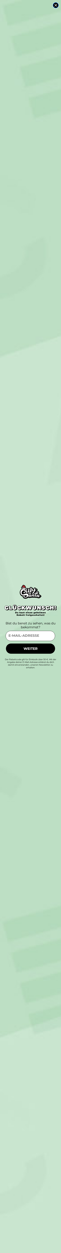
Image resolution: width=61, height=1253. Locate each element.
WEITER (31, 649)
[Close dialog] (55, 5)
